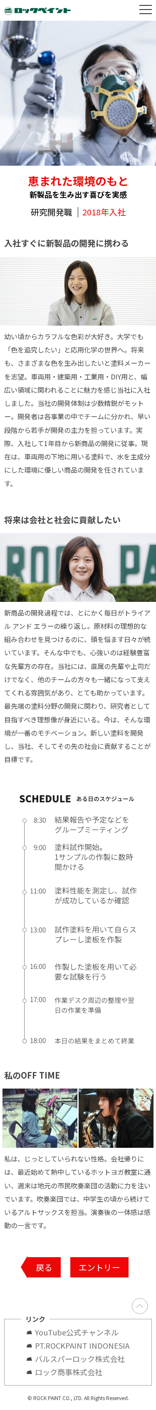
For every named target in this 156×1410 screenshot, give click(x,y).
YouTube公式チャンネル (80, 1332)
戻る (44, 1267)
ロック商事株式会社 (68, 1371)
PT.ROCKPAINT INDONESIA (82, 1345)
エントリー (99, 1267)
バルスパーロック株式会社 (80, 1358)
